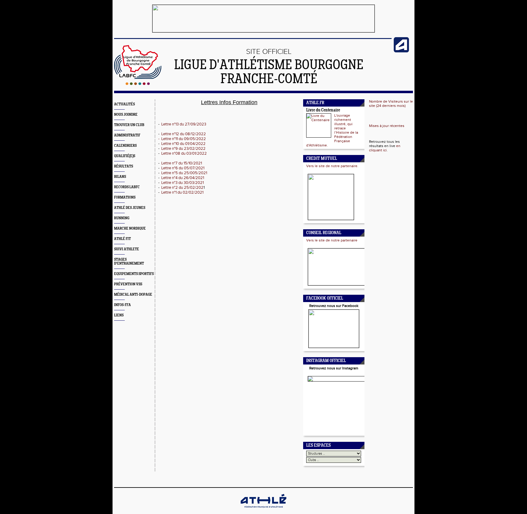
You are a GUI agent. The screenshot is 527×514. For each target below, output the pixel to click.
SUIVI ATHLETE (126, 249)
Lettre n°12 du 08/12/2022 (183, 134)
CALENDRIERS (125, 146)
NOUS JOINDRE (126, 115)
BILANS (120, 177)
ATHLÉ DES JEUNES (129, 208)
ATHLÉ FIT (122, 239)
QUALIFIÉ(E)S (124, 156)
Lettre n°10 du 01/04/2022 (183, 143)
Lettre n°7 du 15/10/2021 (181, 163)
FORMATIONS (124, 197)
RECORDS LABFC (127, 187)
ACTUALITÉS (124, 104)
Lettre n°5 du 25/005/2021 (184, 173)
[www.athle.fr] (401, 51)
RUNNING (121, 218)
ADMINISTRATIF (127, 135)
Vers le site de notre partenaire (331, 240)
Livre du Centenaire (323, 110)
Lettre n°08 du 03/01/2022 (184, 153)
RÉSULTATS (123, 166)
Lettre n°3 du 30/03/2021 (182, 182)
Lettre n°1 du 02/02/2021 (181, 192)
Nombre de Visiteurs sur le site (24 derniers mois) (391, 103)
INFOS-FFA (122, 305)
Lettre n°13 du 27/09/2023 (183, 124)
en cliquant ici (384, 148)
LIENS (119, 315)
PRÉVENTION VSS (128, 284)
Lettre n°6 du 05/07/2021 (182, 168)
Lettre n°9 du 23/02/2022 (183, 148)
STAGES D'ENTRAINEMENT (129, 262)
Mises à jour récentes (386, 126)
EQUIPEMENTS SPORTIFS (134, 274)
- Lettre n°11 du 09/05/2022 (182, 138)
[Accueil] (137, 83)
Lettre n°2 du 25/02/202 (182, 187)
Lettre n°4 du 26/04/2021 (182, 177)
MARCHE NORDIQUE (130, 229)
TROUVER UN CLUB (129, 125)
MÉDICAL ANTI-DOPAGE (133, 295)
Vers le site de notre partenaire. (332, 166)
